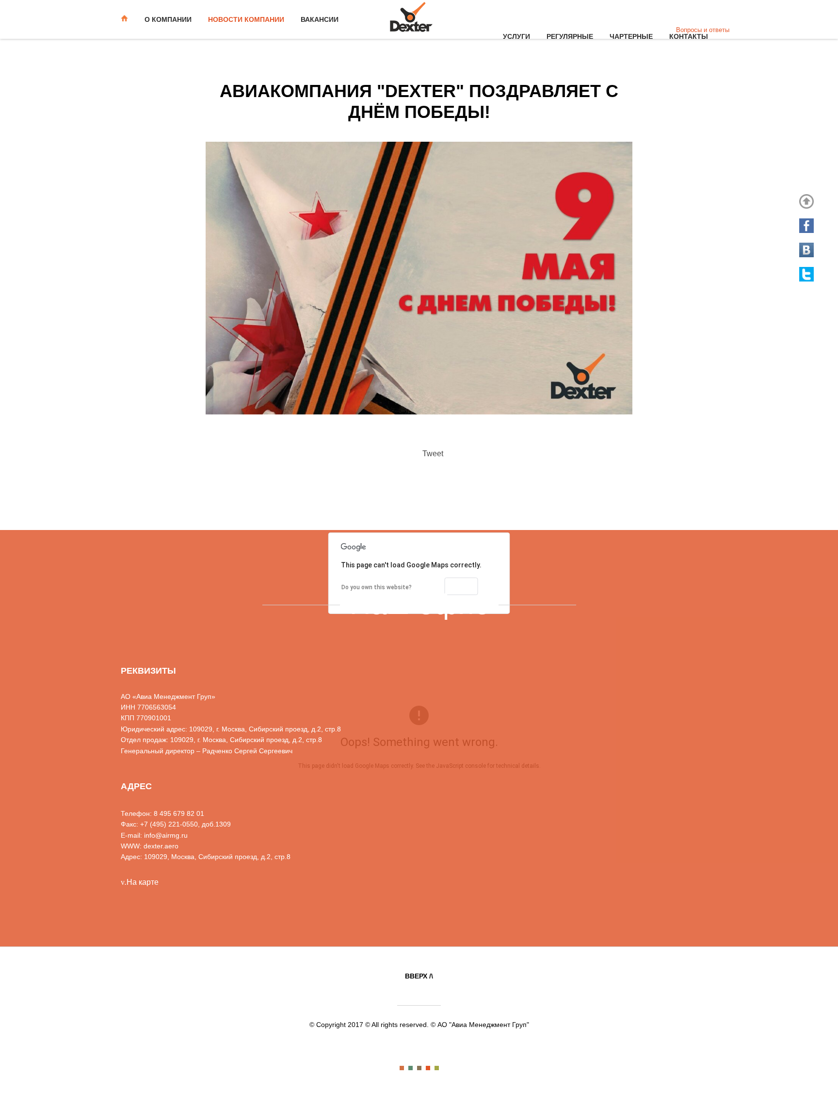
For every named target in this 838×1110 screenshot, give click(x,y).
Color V (437, 1068)
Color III (419, 1068)
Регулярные (570, 36)
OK (461, 586)
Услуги (516, 36)
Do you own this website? (376, 587)
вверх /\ (419, 976)
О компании (168, 19)
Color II (410, 1068)
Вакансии (319, 19)
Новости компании (246, 19)
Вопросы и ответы (702, 29)
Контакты (688, 36)
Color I (402, 1068)
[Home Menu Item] (128, 19)
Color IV (428, 1068)
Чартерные (631, 36)
